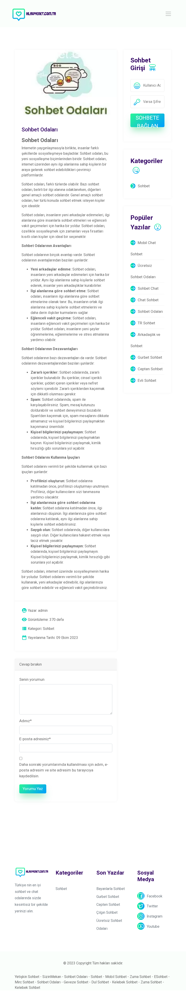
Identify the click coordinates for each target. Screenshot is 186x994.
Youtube (153, 926)
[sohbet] (34, 13)
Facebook (154, 896)
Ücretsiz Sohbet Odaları (143, 271)
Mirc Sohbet (24, 982)
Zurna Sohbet (140, 977)
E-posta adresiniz (35, 739)
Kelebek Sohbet (124, 982)
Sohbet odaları (91, 153)
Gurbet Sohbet (150, 357)
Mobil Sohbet (116, 977)
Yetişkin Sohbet (27, 977)
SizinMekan (51, 977)
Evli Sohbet (147, 380)
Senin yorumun (31, 679)
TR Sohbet (146, 323)
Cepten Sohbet (150, 369)
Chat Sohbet (148, 300)
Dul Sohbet (100, 982)
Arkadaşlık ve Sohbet (145, 340)
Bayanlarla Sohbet (110, 889)
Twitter (152, 906)
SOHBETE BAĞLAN (147, 121)
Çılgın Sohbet (106, 912)
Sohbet (144, 186)
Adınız (25, 721)
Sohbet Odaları (150, 311)
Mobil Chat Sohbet (143, 248)
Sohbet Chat (148, 288)
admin (43, 610)
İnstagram (154, 916)
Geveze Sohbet (76, 982)
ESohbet (160, 977)
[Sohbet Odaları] (66, 83)
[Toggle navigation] (168, 13)
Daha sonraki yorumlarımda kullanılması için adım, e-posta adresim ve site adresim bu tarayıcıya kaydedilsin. (63, 770)
